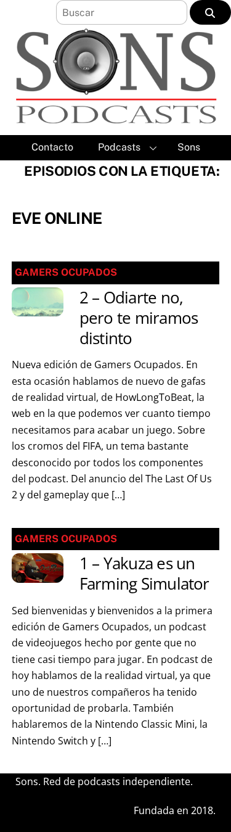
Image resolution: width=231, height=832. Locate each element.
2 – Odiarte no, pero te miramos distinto (138, 318)
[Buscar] (210, 12)
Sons (188, 147)
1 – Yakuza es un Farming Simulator (144, 574)
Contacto (52, 147)
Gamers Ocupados (66, 272)
